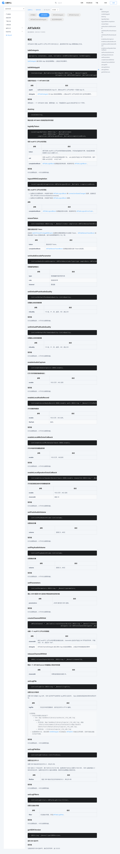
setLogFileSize (105, 67)
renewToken (104, 24)
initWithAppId (105, 14)
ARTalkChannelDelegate (38, 19)
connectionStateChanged (77, 193)
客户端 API (9, 35)
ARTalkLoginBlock (48, 163)
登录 (105, 3)
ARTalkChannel (74, 15)
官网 (82, 3)
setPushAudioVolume (107, 52)
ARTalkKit (44, 15)
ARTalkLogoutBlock (59, 193)
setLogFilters (105, 69)
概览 (101, 9)
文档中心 (30, 10)
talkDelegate (105, 12)
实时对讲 (38, 10)
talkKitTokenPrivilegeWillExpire (42, 233)
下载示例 (8, 21)
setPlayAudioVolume (107, 55)
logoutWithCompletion (108, 21)
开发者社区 (89, 3)
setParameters (105, 57)
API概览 (32, 15)
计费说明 (8, 25)
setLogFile (104, 64)
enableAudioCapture (107, 39)
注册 (113, 3)
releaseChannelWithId (108, 62)
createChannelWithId (107, 60)
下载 (97, 3)
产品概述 (8, 14)
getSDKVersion (105, 72)
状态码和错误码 (57, 19)
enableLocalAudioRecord (108, 41)
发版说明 (8, 17)
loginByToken (105, 19)
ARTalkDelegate (58, 15)
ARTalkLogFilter (58, 815)
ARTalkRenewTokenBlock (86, 233)
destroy (103, 16)
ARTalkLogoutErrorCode (84, 211)
